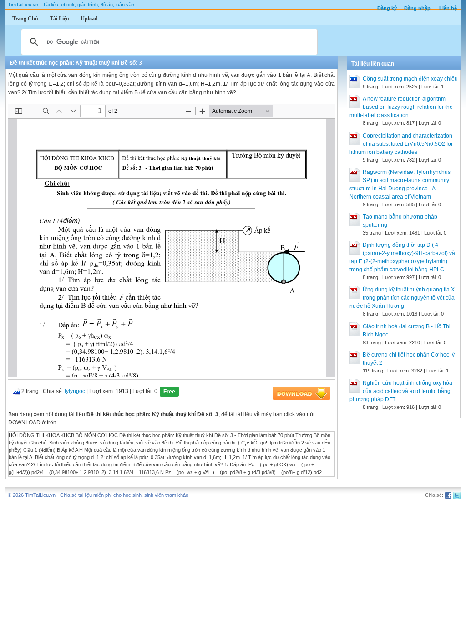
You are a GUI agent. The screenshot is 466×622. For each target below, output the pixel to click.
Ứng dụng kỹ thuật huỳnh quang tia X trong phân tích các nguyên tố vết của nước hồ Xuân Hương (402, 297)
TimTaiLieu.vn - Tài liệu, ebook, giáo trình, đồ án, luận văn (71, 4)
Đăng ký (387, 8)
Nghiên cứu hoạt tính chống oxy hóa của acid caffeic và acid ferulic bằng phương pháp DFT (401, 391)
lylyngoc (75, 391)
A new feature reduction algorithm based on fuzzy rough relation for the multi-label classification (401, 107)
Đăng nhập (417, 8)
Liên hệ (448, 8)
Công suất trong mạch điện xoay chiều (410, 79)
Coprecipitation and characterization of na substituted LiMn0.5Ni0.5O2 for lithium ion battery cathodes (401, 144)
